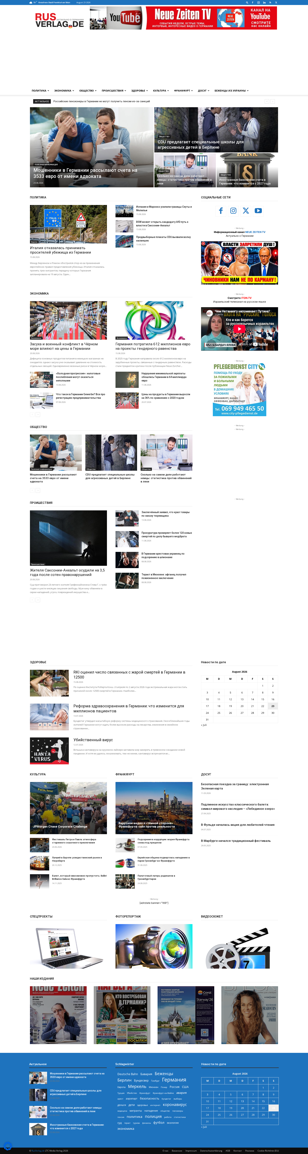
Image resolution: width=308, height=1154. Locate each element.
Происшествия (112, 90)
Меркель (137, 1086)
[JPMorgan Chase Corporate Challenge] (68, 808)
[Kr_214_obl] (122, 1015)
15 (262, 699)
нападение (151, 1110)
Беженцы (164, 1073)
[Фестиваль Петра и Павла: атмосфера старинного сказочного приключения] (39, 845)
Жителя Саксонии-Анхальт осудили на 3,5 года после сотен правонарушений (67, 572)
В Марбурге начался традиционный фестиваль (236, 841)
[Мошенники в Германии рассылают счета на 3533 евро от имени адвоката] (92, 147)
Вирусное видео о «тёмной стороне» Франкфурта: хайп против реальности (147, 824)
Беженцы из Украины (230, 90)
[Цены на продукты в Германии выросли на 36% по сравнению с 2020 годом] (127, 401)
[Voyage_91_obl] (186, 1015)
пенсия (120, 1117)
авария (181, 1093)
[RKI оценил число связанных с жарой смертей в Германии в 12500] (49, 683)
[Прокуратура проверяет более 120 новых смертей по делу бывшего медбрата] (127, 539)
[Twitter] (276, 2)
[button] (247, 2)
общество (165, 1110)
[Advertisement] (154, 60)
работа (167, 1117)
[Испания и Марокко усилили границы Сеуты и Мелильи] (124, 211)
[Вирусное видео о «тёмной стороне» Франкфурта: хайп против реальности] (153, 808)
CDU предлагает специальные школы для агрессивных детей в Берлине (98, 101)
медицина (122, 1110)
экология (173, 1122)
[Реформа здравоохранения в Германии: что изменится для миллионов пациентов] (49, 717)
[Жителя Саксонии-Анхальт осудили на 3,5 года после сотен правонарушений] (68, 538)
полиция (153, 1116)
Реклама (249, 1150)
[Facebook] (252, 2)
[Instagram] (258, 2)
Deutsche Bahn (127, 1074)
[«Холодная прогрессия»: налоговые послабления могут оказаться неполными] (41, 380)
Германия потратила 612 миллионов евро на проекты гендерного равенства (152, 346)
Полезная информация (46, 165)
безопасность (149, 1098)
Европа (34, 242)
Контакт (237, 1150)
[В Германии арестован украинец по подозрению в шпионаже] (127, 560)
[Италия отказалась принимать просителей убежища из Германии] (68, 224)
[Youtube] (258, 211)
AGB (228, 1150)
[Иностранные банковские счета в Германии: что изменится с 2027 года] (247, 170)
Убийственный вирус (93, 740)
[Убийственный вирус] (49, 750)
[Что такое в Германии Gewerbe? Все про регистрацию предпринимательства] (41, 401)
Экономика (62, 90)
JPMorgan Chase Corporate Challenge (60, 826)
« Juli (204, 725)
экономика (125, 1128)
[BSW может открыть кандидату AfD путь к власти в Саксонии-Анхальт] (124, 226)
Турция (120, 1093)
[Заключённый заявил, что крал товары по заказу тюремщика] (127, 518)
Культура (159, 90)
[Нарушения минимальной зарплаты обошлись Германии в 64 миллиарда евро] (127, 380)
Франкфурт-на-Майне (163, 1093)
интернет (155, 1105)
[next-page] (38, 414)
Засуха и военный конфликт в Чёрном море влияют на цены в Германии (64, 346)
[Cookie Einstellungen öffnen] (8, 1149)
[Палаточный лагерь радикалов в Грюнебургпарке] (125, 881)
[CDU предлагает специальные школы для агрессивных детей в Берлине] (216, 129)
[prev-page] (32, 414)
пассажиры (177, 1110)
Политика (39, 90)
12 (230, 699)
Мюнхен (153, 1087)
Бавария (146, 1074)
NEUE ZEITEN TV (255, 231)
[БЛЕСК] (249, 1015)
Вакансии (177, 1150)
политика (134, 1116)
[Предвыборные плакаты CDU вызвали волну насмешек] (124, 241)
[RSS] (270, 2)
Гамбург (155, 1080)
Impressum (191, 1150)
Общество (86, 90)
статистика (180, 1117)
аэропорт (131, 1098)
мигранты (136, 1110)
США (185, 1087)
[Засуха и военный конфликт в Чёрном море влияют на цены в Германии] (68, 320)
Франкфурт (182, 90)
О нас (165, 1150)
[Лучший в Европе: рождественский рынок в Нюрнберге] (39, 863)
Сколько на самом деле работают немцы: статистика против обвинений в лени (166, 478)
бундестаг (166, 1099)
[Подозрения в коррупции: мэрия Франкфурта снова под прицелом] (125, 845)
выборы (178, 1098)
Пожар (164, 1087)
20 (242, 706)
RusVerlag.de (38, 1150)
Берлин (124, 1080)
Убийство (132, 1093)
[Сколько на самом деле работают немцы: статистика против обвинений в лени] (185, 170)
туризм (136, 1123)
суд (119, 1122)
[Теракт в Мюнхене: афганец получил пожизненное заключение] (127, 581)
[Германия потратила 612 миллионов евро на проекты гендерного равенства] (153, 320)
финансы (146, 1123)
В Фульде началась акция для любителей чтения (237, 824)
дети (132, 1105)
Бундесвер (141, 1080)
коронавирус (175, 1104)
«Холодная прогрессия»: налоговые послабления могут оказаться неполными (78, 377)
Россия (174, 1087)
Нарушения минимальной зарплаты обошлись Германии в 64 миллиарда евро (164, 377)
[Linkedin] (264, 2)
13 (242, 699)
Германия (174, 1080)
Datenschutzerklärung (211, 1150)
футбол (158, 1122)
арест (120, 1098)
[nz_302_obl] (58, 1015)
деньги (121, 1105)
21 (252, 706)
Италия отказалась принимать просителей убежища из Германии (60, 250)
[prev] (267, 101)
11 (218, 699)
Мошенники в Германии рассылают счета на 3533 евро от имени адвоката (53, 478)
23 (272, 706)
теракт (127, 1123)
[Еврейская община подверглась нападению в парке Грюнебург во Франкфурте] (125, 863)
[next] (272, 101)
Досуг (202, 90)
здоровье (142, 1105)
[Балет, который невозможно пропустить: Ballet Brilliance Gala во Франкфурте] (39, 881)
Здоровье (138, 90)
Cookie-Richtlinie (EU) (268, 1150)
